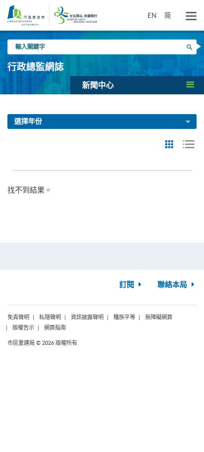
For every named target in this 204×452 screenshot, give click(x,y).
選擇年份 (28, 121)
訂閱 (127, 284)
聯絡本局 (173, 284)
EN (152, 15)
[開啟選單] (191, 16)
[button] (137, 85)
